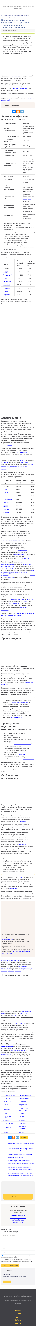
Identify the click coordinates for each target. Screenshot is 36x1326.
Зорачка (6, 502)
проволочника (6, 1055)
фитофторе (27, 199)
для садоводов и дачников (18, 38)
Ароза (5, 506)
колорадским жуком (18, 1050)
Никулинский (8, 1123)
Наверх (23, 1137)
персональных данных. (11, 1257)
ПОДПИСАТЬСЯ (16, 53)
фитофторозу (21, 1023)
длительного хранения (22, 744)
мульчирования (19, 554)
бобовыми (22, 821)
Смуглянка (23, 1105)
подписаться (15, 1261)
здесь (10, 445)
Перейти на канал (18, 1197)
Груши (18, 1317)
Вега (5, 278)
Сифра (5, 1132)
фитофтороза (14, 603)
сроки (21, 460)
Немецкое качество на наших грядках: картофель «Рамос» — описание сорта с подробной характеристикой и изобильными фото (17, 1162)
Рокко (5, 1105)
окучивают (13, 888)
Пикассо (6, 1098)
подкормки (21, 754)
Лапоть (22, 1120)
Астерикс (6, 1120)
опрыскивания (7, 939)
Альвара (6, 512)
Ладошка (6, 285)
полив (32, 575)
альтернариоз (21, 613)
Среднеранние (25, 1095)
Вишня (18, 1314)
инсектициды (7, 953)
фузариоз (30, 613)
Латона (6, 496)
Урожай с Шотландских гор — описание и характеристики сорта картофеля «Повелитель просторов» (20, 1155)
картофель (15, 76)
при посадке (8, 568)
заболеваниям (28, 759)
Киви (5, 1113)
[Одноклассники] (18, 111)
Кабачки (18, 1320)
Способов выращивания (10, 960)
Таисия (21, 1117)
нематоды (29, 599)
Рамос (21, 1113)
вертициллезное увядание (11, 615)
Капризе (6, 288)
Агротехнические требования (12, 540)
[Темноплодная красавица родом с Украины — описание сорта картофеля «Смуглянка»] (4, 1150)
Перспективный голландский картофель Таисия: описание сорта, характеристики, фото (20, 1169)
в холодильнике (16, 467)
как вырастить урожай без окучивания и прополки (17, 573)
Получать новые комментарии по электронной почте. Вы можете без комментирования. (17, 1260)
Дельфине (7, 1127)
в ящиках (18, 971)
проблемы (24, 462)
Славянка (6, 1109)
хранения (4, 462)
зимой (30, 464)
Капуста (18, 1323)
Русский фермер (7, 15)
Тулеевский (7, 275)
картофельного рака (17, 599)
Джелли (22, 1132)
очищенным (26, 467)
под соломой (25, 969)
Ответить (7, 1282)
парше (14, 1015)
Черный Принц (24, 1098)
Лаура (5, 272)
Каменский (7, 499)
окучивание (22, 550)
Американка (7, 281)
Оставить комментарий (10, 1265)
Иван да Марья (9, 1101)
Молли (5, 489)
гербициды (26, 951)
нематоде (23, 1013)
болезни (30, 98)
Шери (5, 291)
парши (25, 601)
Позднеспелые (9, 1095)
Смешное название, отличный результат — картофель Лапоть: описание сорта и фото (20, 1174)
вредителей (5, 100)
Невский (22, 1101)
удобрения (26, 558)
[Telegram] (22, 111)
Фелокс (6, 509)
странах (11, 577)
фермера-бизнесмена (19, 88)
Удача (5, 493)
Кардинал (7, 1117)
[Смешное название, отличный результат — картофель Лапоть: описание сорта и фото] (4, 1175)
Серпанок (6, 294)
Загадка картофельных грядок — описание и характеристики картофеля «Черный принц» (21, 1142)
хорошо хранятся (22, 452)
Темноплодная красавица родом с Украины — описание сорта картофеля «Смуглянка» (20, 1149)
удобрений (22, 844)
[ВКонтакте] (14, 111)
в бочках (11, 971)
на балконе (5, 467)
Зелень (18, 1310)
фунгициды (17, 951)
